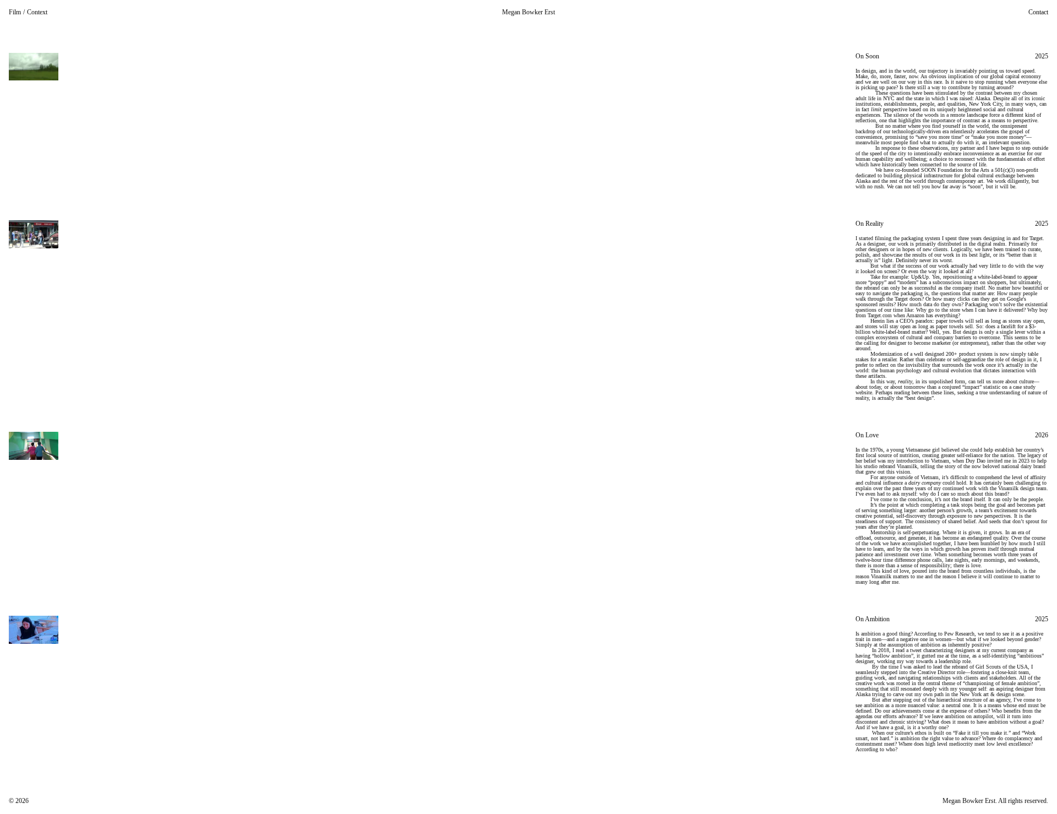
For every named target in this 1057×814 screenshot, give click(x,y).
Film (15, 12)
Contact (1038, 12)
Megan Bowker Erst (528, 12)
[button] (952, 121)
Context (37, 12)
